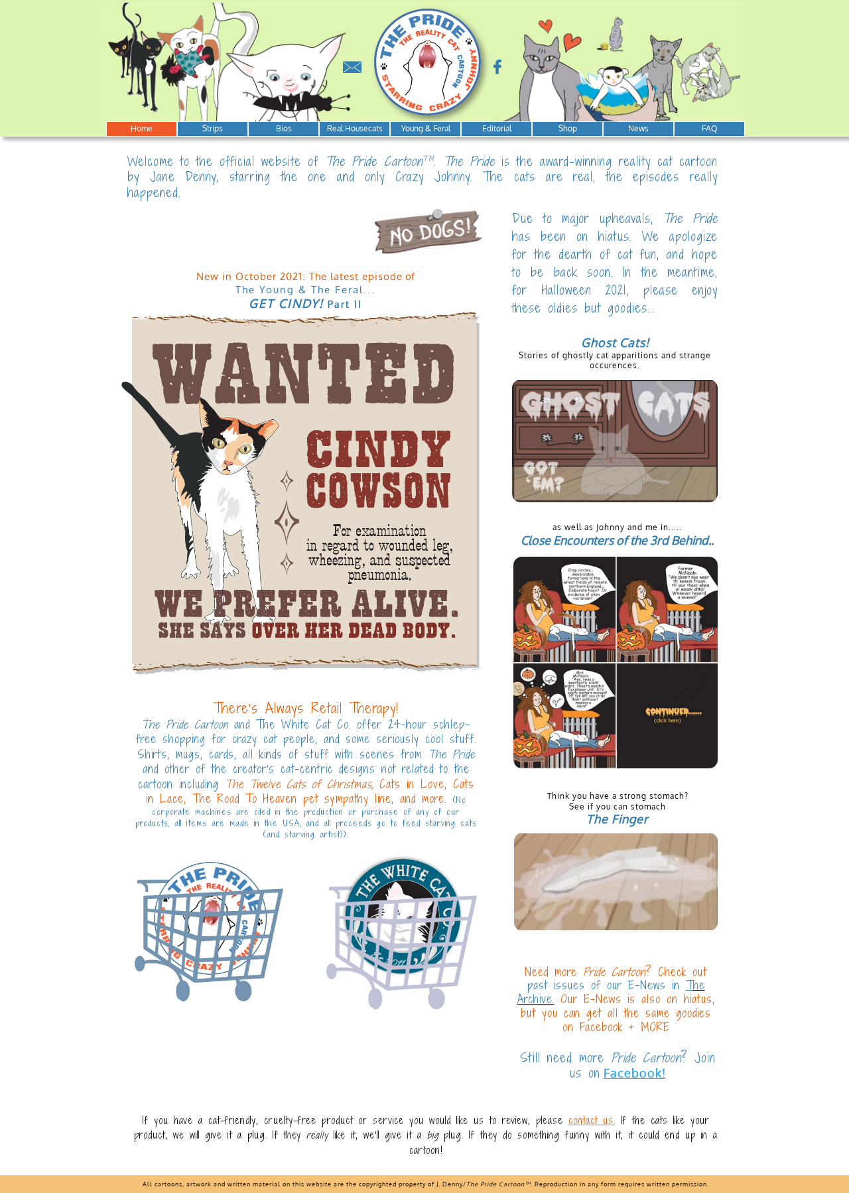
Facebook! (635, 1073)
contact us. (592, 1120)
